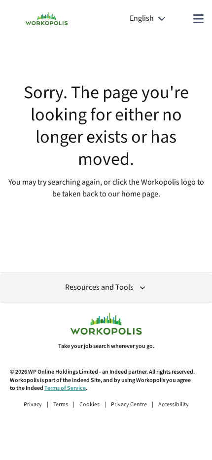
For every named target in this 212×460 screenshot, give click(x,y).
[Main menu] (198, 19)
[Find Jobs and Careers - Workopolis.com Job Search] (46, 18)
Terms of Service (65, 388)
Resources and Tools (99, 287)
